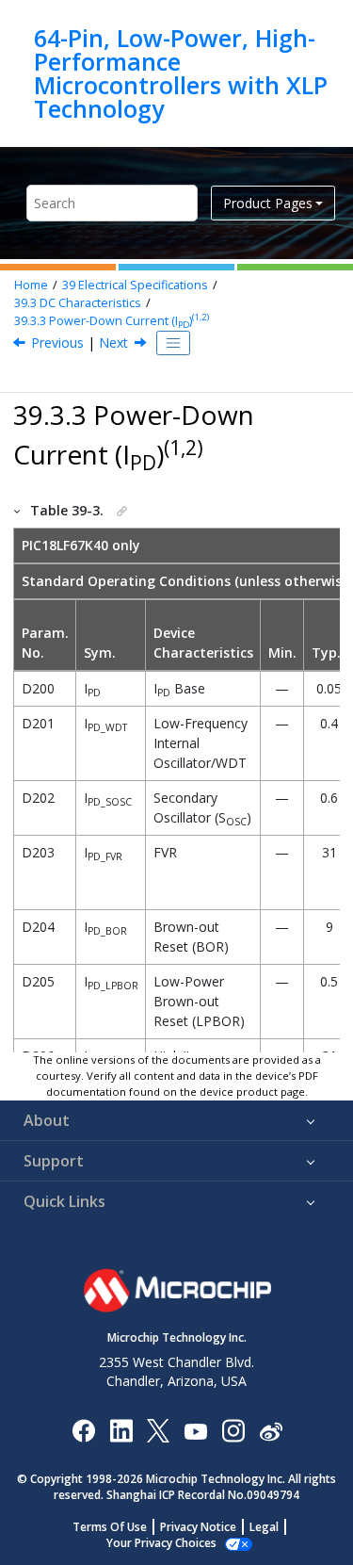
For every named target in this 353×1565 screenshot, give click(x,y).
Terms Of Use (109, 1527)
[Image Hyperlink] (195, 1431)
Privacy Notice (198, 1527)
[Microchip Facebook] (83, 1430)
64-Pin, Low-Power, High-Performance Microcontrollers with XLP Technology (181, 73)
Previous (57, 342)
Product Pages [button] (268, 203)
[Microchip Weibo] (270, 1431)
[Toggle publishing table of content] (173, 343)
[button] (18, 510)
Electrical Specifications (135, 285)
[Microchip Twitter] (158, 1430)
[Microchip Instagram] (233, 1430)
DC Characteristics (77, 303)
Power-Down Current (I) (111, 321)
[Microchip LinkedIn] (121, 1430)
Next (113, 342)
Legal (264, 1527)
